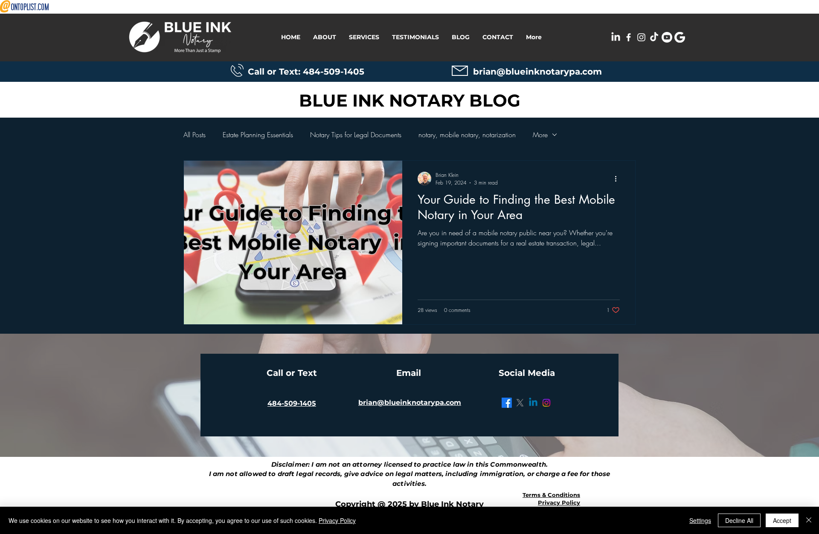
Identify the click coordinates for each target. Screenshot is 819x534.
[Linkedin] (533, 403)
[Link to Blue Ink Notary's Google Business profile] (679, 37)
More (540, 134)
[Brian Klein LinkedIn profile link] (615, 37)
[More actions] (618, 178)
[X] (520, 403)
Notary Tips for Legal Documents (355, 134)
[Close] (809, 520)
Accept (782, 520)
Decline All (739, 520)
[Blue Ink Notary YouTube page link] (667, 37)
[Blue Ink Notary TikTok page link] (654, 37)
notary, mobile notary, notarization (467, 134)
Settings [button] (700, 520)
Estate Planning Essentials (258, 134)
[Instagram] (546, 403)
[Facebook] (507, 403)
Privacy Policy (337, 520)
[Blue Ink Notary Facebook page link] (628, 37)
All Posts (194, 134)
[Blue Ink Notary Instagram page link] (641, 37)
